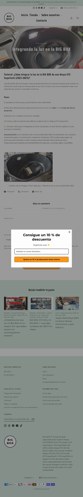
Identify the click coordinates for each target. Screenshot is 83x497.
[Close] (69, 232)
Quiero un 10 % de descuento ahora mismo (41, 259)
